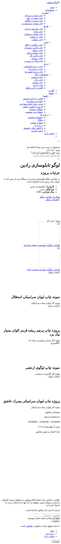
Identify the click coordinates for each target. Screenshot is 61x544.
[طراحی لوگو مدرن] (38, 199)
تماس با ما (49, 536)
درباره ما (50, 533)
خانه (52, 531)
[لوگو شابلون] (53, 2)
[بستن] (59, 158)
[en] (30, 464)
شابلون (29, 526)
